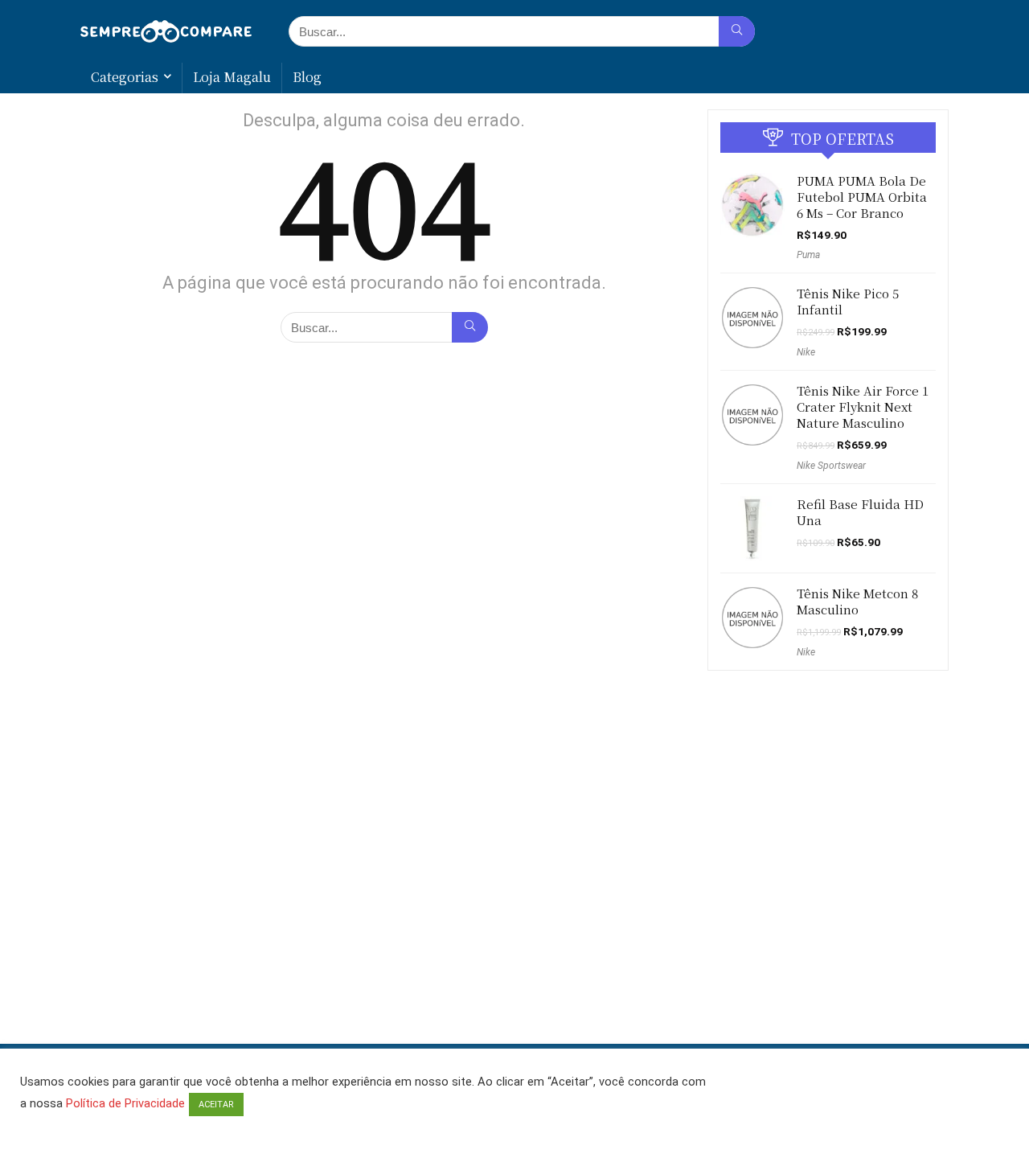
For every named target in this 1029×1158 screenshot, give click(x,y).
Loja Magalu (232, 77)
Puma (808, 255)
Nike (806, 352)
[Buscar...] (737, 31)
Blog (307, 77)
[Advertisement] (514, 988)
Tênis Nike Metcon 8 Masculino (857, 601)
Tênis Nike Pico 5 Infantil (848, 301)
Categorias (124, 77)
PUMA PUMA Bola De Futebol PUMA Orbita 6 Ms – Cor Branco (862, 196)
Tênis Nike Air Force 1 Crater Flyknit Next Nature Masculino (863, 406)
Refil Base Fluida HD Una (860, 511)
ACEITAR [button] (216, 1104)
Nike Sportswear (831, 465)
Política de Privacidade (125, 1103)
